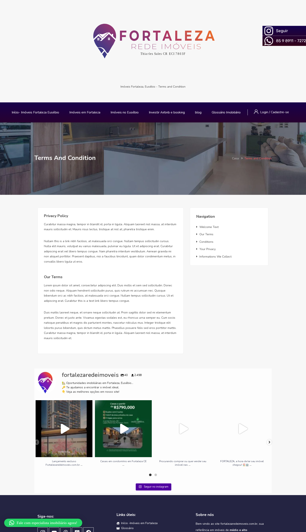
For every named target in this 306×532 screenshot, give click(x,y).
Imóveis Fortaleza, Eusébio (138, 87)
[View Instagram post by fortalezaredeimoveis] (88, 452)
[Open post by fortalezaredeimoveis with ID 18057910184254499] (64, 428)
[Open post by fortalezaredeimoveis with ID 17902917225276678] (242, 428)
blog (198, 112)
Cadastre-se (280, 112)
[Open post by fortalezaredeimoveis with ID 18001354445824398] (123, 428)
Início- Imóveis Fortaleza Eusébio (35, 112)
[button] (43, 523)
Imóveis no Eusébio (125, 112)
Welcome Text (209, 227)
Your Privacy (207, 249)
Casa (235, 158)
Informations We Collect (215, 257)
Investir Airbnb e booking (167, 112)
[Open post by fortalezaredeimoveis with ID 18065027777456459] (182, 428)
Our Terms (206, 234)
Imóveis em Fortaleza (84, 112)
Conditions (206, 242)
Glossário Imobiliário (226, 112)
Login (264, 112)
